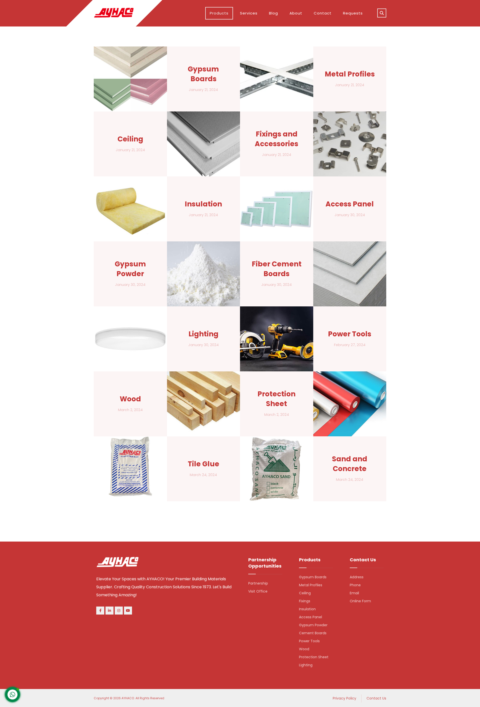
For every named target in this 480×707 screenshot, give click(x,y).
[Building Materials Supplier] (114, 12)
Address (357, 577)
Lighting (305, 665)
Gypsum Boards (312, 577)
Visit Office (258, 591)
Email (354, 593)
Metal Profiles (310, 585)
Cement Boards (312, 633)
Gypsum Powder (313, 625)
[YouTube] (128, 611)
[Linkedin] (110, 611)
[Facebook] (100, 611)
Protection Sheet (313, 657)
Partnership (258, 583)
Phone (355, 585)
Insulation (307, 609)
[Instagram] (119, 611)
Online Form (360, 601)
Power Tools (309, 641)
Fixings (304, 601)
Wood (304, 649)
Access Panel (310, 617)
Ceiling (305, 593)
